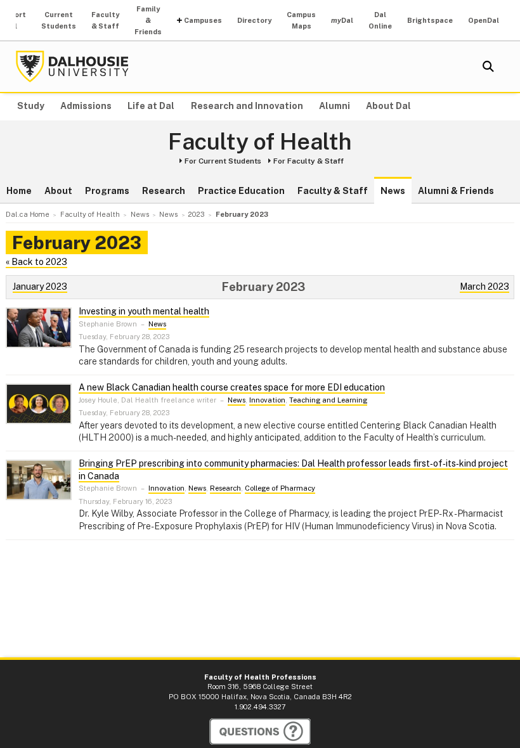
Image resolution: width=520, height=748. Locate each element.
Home (19, 191)
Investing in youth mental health (144, 311)
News (392, 191)
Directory (254, 20)
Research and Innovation (247, 106)
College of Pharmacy (280, 488)
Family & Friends (148, 20)
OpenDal (483, 20)
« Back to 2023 (36, 262)
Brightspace (430, 20)
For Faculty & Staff (308, 161)
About (58, 191)
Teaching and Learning (328, 400)
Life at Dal (150, 106)
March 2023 (484, 286)
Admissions (86, 106)
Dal (342, 20)
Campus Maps (301, 20)
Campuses (203, 20)
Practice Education (241, 191)
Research (163, 191)
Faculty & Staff (105, 20)
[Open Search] (488, 66)
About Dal (388, 106)
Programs (107, 191)
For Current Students (223, 161)
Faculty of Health (260, 142)
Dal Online (380, 20)
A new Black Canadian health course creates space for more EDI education (232, 387)
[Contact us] (260, 731)
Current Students (58, 20)
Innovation (267, 400)
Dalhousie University (72, 66)
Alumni (334, 106)
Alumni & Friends (456, 191)
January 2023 (40, 286)
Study (30, 106)
